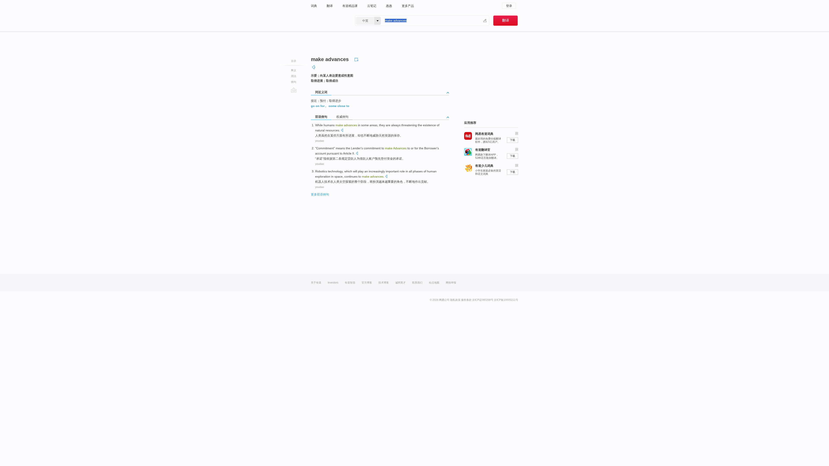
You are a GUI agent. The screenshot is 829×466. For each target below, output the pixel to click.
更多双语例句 (320, 194)
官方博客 (367, 282)
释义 (293, 70)
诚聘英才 (400, 282)
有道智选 (350, 282)
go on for (317, 106)
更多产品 (408, 6)
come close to (339, 106)
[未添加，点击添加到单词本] (357, 59)
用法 (293, 76)
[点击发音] (342, 130)
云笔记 (371, 6)
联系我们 (417, 282)
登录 (509, 6)
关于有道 (316, 282)
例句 (293, 81)
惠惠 (389, 6)
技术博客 (383, 282)
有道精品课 (350, 6)
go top (293, 90)
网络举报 (451, 282)
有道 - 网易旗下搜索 (328, 21)
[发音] (314, 67)
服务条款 (466, 299)
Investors (333, 282)
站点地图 (434, 282)
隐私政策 (455, 299)
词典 (314, 6)
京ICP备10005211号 (506, 299)
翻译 (330, 6)
